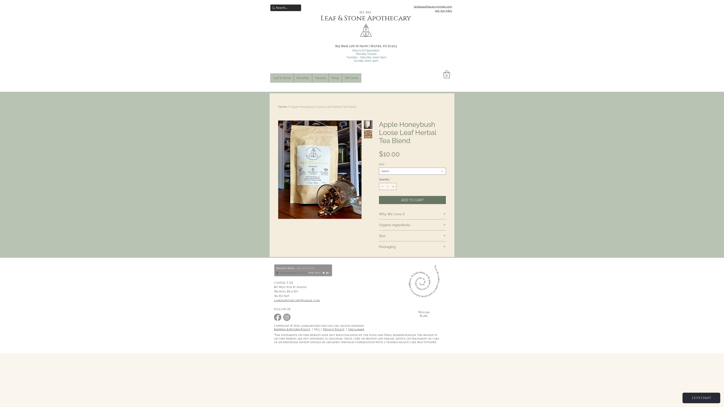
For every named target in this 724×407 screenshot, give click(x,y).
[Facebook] (277, 317)
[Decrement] (382, 186)
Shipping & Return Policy (292, 329)
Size (382, 164)
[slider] (328, 273)
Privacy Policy (333, 329)
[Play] (277, 272)
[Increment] (393, 186)
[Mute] (324, 273)
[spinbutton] (387, 186)
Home (282, 107)
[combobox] (412, 171)
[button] (303, 78)
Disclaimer (356, 329)
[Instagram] (287, 317)
